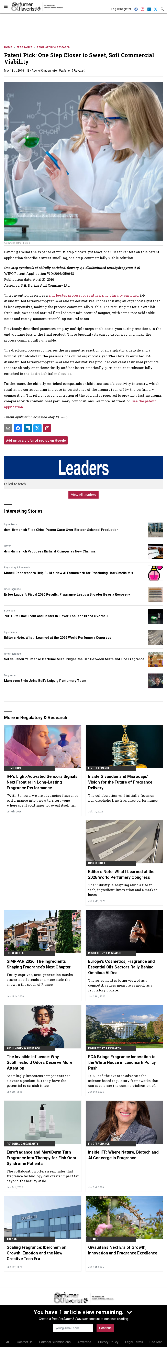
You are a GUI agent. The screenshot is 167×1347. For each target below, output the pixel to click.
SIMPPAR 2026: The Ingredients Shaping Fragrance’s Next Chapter (39, 964)
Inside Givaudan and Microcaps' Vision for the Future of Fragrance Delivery (120, 782)
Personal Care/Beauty (22, 1143)
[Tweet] (37, 428)
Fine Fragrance (12, 589)
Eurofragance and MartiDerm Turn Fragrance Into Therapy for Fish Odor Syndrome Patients (42, 1158)
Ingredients (10, 524)
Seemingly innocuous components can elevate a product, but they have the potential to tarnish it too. (39, 1081)
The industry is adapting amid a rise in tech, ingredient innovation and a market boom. (122, 890)
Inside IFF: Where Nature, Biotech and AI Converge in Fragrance (123, 1155)
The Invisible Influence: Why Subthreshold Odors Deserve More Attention (39, 1062)
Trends (12, 1239)
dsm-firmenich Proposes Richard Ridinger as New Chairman (51, 551)
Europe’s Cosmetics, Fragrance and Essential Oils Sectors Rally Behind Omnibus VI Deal (121, 967)
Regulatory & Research (53, 47)
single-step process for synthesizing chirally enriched (94, 295)
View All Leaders (83, 494)
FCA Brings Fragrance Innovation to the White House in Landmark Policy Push (122, 1062)
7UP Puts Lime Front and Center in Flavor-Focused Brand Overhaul (56, 616)
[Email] (8, 428)
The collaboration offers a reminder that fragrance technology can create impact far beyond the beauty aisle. (43, 1176)
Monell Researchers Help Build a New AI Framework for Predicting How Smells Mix (68, 573)
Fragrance (24, 47)
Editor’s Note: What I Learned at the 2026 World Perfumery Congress (57, 638)
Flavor (7, 546)
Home (8, 47)
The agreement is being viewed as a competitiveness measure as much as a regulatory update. (120, 985)
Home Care (14, 768)
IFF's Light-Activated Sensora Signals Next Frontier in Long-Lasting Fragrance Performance (42, 782)
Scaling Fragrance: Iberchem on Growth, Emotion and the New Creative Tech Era (36, 1253)
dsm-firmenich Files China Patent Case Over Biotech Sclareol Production (61, 530)
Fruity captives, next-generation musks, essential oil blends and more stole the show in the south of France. (40, 980)
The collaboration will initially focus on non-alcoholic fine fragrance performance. (123, 797)
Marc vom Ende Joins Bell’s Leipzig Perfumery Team (45, 681)
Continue (105, 1328)
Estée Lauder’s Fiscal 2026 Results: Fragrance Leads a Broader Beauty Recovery (67, 594)
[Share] (18, 428)
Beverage (9, 610)
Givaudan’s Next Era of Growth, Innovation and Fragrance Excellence (122, 1250)
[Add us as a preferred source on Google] (47, 428)
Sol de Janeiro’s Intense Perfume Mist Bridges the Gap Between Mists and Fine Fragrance (74, 659)
